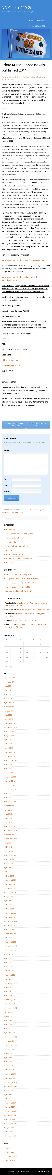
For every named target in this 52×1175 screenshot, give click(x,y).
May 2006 (8, 1132)
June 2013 (8, 901)
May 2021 (8, 694)
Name (6, 479)
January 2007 (10, 1107)
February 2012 (10, 942)
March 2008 (9, 1070)
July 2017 (8, 793)
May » (11, 667)
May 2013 (8, 905)
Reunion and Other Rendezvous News (18, 558)
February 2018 (10, 777)
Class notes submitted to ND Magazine (19, 534)
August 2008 (9, 1049)
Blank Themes (44, 1171)
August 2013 (9, 897)
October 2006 (10, 1119)
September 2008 (11, 1045)
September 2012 (11, 934)
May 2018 (8, 768)
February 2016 (10, 826)
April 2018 (9, 773)
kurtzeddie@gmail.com (11, 365)
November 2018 (11, 756)
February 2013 (10, 913)
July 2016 (8, 814)
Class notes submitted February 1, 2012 (14, 424)
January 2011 (10, 979)
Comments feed (11, 1156)
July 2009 (8, 1016)
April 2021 (9, 698)
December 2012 (11, 921)
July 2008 (8, 1053)
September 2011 (11, 950)
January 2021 (10, 702)
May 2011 (8, 963)
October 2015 (10, 835)
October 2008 (10, 1041)
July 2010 (8, 987)
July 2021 (8, 686)
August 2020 (9, 711)
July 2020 (8, 715)
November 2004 (11, 1136)
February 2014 (10, 880)
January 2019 (10, 752)
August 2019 (9, 736)
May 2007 (8, 1099)
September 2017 (11, 789)
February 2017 (10, 802)
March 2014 (9, 876)
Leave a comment (8, 79)
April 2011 (9, 967)
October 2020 (10, 707)
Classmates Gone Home (14, 538)
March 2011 (9, 971)
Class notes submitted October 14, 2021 (19, 583)
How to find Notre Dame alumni (16, 546)
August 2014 (9, 863)
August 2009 (9, 1012)
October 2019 (10, 731)
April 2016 (9, 822)
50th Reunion (41, 21)
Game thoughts (10, 542)
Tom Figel (26, 77)
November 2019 (11, 727)
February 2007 (10, 1103)
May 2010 (8, 996)
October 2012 (10, 929)
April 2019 (9, 748)
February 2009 (10, 1029)
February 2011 (10, 975)
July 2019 (8, 740)
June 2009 (8, 1020)
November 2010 (11, 983)
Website (7, 491)
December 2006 (11, 1111)
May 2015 (8, 847)
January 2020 (10, 723)
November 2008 (11, 1037)
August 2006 (9, 1128)
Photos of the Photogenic (14, 554)
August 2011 (9, 954)
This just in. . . (41, 77)
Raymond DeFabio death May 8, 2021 (18, 591)
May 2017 (8, 797)
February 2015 (10, 855)
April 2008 (9, 1066)
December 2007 (11, 1082)
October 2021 (10, 682)
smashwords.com (42, 135)
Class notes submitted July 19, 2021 (18, 587)
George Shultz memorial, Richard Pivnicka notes (22, 579)
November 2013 (11, 888)
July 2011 (8, 958)
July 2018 (8, 764)
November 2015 (11, 831)
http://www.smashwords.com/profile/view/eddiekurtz (23, 260)
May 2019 (8, 744)
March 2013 (9, 909)
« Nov (6, 667)
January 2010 (10, 1004)
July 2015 (8, 843)
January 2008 (10, 1078)
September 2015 (11, 839)
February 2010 (10, 1000)
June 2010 (8, 991)
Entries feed (9, 1152)
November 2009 (11, 1008)
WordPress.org (10, 1160)
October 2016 (10, 806)
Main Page (9, 550)
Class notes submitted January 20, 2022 (19, 574)
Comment (8, 450)
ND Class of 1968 (16, 7)
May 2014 (8, 872)
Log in (7, 1148)
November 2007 (11, 1086)
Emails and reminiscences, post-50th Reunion (33, 610)
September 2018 (11, 760)
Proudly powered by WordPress (14, 1171)
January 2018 (10, 781)
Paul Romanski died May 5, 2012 (38, 424)
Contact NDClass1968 (37, 26)
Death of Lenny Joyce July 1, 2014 (24, 620)
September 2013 (11, 892)
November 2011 (11, 946)
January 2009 (10, 1033)
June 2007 (8, 1095)
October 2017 (10, 785)
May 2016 (8, 818)
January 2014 (10, 884)
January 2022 (10, 678)
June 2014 (8, 868)
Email (6, 485)
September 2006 (11, 1123)
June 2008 (8, 1057)
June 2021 (8, 690)
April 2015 (9, 851)
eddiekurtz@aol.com (10, 360)
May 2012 (8, 938)
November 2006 (11, 1115)
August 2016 (9, 810)
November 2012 (11, 925)
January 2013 (10, 917)
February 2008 (10, 1074)
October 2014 (10, 859)
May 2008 (8, 1062)
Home (31, 21)
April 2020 (9, 719)
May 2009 (8, 1024)
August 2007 (9, 1090)
